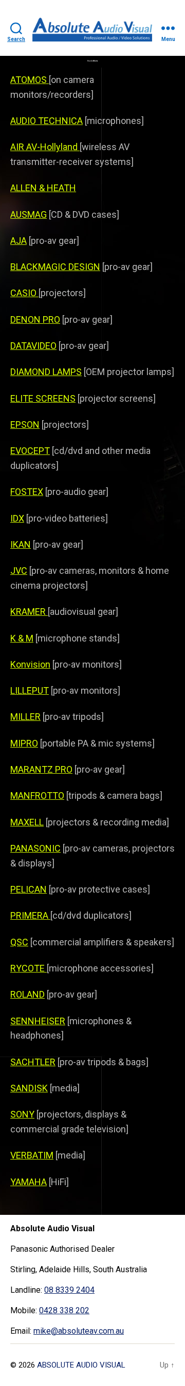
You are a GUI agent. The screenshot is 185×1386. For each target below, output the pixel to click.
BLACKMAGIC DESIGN (55, 266)
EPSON (25, 424)
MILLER (25, 716)
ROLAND (27, 994)
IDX (17, 518)
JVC (18, 570)
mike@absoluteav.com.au (78, 1331)
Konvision (30, 664)
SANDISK (29, 1088)
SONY (22, 1114)
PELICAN (28, 889)
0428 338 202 (64, 1310)
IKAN (20, 544)
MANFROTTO (37, 795)
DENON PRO (35, 319)
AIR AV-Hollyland (45, 146)
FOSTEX (26, 491)
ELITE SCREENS (43, 398)
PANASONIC (35, 848)
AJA (18, 240)
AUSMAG (28, 214)
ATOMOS (29, 79)
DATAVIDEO (33, 345)
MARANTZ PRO (41, 769)
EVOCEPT (30, 450)
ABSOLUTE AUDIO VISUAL (81, 1365)
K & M (21, 638)
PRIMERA (30, 915)
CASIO (24, 292)
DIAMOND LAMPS (46, 371)
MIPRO (24, 743)
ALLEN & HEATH (43, 187)
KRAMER (29, 611)
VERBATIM (31, 1155)
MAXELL (27, 822)
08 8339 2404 (69, 1290)
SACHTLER (32, 1062)
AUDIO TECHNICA (46, 120)
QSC (19, 942)
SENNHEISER (37, 1021)
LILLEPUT (29, 690)
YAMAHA (28, 1181)
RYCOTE (28, 968)
